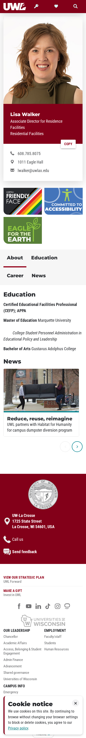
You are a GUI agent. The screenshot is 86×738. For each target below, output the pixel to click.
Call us (17, 539)
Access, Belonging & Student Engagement (22, 651)
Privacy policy (18, 728)
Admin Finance (13, 660)
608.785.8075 (29, 153)
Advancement (12, 666)
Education (44, 258)
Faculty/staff (52, 637)
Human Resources (56, 649)
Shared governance (16, 673)
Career (15, 275)
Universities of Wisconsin (20, 679)
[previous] (65, 446)
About (15, 258)
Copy (68, 144)
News (39, 275)
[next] (77, 446)
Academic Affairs (15, 643)
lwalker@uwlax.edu (33, 170)
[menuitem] (22, 638)
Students (50, 643)
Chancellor (10, 637)
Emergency (10, 692)
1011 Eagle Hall (30, 162)
